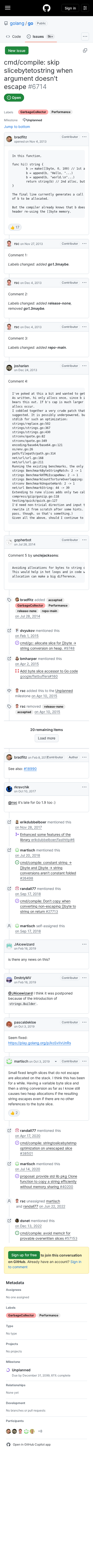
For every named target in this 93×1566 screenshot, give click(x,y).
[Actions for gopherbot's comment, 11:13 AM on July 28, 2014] (84, 539)
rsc (16, 243)
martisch (21, 1061)
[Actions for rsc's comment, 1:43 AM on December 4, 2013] (84, 326)
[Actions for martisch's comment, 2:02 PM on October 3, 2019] (84, 1061)
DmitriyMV (22, 978)
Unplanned (64, 690)
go (30, 23)
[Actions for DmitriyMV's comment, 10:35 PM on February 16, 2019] (84, 977)
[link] (24, 599)
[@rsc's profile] (9, 244)
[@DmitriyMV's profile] (9, 980)
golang (17, 23)
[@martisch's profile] (9, 1061)
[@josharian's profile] (9, 368)
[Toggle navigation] (7, 7)
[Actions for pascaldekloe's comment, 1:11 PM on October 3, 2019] (84, 1022)
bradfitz (20, 137)
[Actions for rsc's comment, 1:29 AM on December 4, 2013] (84, 282)
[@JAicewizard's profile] (9, 946)
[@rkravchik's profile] (9, 789)
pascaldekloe (25, 1022)
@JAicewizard (20, 993)
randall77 (30, 1206)
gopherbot (22, 540)
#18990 (30, 768)
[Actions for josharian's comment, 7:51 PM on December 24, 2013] (84, 365)
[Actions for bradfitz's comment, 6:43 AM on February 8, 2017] (84, 757)
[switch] (15, 227)
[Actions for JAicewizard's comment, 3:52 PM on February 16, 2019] (84, 944)
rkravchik (21, 787)
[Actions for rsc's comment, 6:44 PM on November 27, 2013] (84, 243)
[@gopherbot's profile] (9, 542)
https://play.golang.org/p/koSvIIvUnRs (39, 1043)
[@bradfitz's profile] (9, 139)
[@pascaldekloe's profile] (9, 1024)
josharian (21, 366)
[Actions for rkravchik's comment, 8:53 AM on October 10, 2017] (84, 787)
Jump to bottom (17, 126)
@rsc (12, 802)
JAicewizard (24, 944)
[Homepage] (47, 8)
